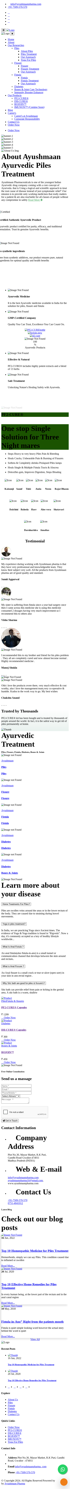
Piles (16, 48)
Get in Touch (11, 1120)
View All (35, 1339)
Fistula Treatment (30, 80)
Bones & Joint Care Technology (30, 89)
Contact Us (13, 121)
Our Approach (28, 57)
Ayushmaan (7, 760)
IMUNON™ (14, 1439)
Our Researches (16, 45)
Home (11, 39)
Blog (10, 110)
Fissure (18, 63)
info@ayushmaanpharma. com (30, 1466)
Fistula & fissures (15, 1001)
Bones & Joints (9, 873)
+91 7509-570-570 (17, 7)
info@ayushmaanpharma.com (25, 4)
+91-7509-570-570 (17, 1200)
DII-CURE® (21, 101)
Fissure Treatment (30, 68)
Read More (34, 200)
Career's (12, 113)
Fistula (17, 74)
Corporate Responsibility (27, 119)
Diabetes (18, 86)
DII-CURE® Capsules (13, 1029)
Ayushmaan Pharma (14, 1483)
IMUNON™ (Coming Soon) (29, 107)
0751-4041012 (15, 1203)
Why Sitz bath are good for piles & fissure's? (24, 983)
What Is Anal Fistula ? (13, 946)
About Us (13, 1399)
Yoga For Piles (28, 60)
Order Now (14, 124)
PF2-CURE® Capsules (14, 1007)
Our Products (14, 95)
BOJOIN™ (20, 104)
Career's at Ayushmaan (26, 116)
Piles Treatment (29, 54)
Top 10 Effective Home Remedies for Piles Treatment (32, 1380)
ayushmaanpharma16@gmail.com (25, 1180)
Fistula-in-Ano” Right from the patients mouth (32, 1321)
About (11, 42)
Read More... (8, 1265)
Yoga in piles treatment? (14, 924)
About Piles (27, 51)
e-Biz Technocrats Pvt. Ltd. (54, 1482)
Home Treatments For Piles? (16, 904)
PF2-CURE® (21, 98)
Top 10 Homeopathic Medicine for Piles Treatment (34, 1251)
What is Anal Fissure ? (13, 966)
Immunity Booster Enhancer (28, 92)
